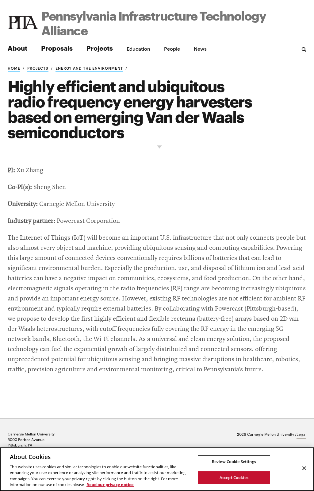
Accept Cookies (234, 477)
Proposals (57, 47)
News (200, 48)
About (17, 47)
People (172, 48)
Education (138, 48)
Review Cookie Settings (234, 461)
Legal (301, 434)
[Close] (304, 468)
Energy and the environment (89, 68)
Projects (99, 47)
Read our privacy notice (110, 484)
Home (14, 68)
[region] (157, 469)
